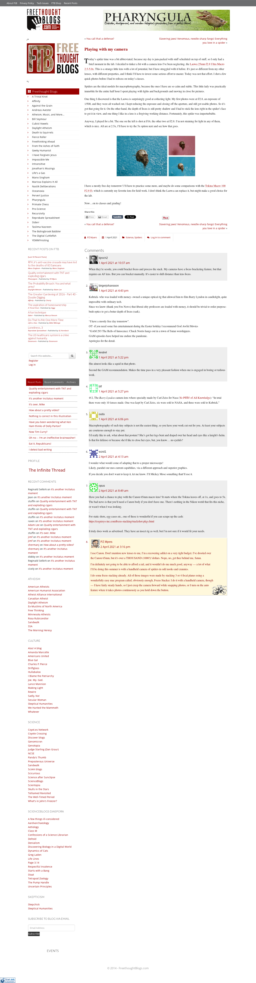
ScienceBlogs (35, 781)
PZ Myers (53, 279)
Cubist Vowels (40, 123)
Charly (48, 300)
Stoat (31, 874)
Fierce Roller (39, 137)
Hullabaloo (34, 672)
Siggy (53, 308)
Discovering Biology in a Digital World (50, 846)
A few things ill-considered (43, 819)
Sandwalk (33, 622)
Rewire (32, 691)
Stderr (35, 222)
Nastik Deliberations (44, 186)
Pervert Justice (40, 195)
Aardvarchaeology (38, 823)
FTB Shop (56, 3)
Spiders (138, 237)
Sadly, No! (34, 695)
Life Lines (33, 858)
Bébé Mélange (54, 323)
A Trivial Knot (40, 96)
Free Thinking (36, 610)
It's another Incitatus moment (46, 398)
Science (129, 237)
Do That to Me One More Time (46, 319)
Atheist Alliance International (45, 594)
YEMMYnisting (40, 240)
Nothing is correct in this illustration (50, 416)
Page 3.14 (33, 862)
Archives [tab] (71, 382)
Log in (32, 364)
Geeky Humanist (41, 150)
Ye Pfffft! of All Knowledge (195, 397)
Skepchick (34, 904)
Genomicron (35, 741)
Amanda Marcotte (38, 652)
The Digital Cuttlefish (44, 235)
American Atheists (38, 586)
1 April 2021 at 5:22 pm (114, 357)
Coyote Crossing (37, 733)
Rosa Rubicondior (38, 618)
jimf (30, 537)
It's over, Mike (37, 404)
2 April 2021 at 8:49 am (113, 491)
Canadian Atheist (38, 598)
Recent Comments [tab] (54, 382)
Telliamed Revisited (39, 793)
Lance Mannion (37, 684)
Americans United (38, 656)
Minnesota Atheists (39, 614)
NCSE (31, 753)
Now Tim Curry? (38, 431)
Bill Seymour (39, 119)
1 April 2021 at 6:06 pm (114, 419)
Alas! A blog (35, 648)
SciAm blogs (35, 769)
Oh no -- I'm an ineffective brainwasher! (52, 437)
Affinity (36, 101)
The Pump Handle (38, 882)
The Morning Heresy (40, 630)
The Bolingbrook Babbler (46, 231)
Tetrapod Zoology (38, 878)
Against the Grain (42, 105)
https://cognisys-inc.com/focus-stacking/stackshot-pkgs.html (121, 521)
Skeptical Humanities (40, 703)
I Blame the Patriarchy (41, 676)
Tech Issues (43, 3)
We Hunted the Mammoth (43, 707)
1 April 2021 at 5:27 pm (114, 391)
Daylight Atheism (42, 128)
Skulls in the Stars (38, 789)
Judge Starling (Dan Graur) (43, 749)
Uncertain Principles (40, 886)
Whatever (33, 711)
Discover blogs (36, 737)
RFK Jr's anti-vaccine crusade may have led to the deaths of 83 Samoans (52, 264)
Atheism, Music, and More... (48, 114)
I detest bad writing (40, 449)
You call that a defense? (100, 38)
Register (33, 360)
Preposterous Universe (41, 761)
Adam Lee (58, 289)
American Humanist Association (46, 590)
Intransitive (38, 164)
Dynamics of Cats (38, 850)
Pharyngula (38, 199)
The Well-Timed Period (41, 797)
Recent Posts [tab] (34, 382)
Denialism (34, 843)
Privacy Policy (27, 3)
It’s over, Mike (48, 533)
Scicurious (34, 773)
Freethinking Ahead (43, 141)
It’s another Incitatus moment (54, 497)
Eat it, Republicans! (40, 443)
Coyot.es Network (38, 729)
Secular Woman (37, 699)
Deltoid (32, 839)
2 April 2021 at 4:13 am (113, 457)
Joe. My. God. (35, 680)
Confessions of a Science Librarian (48, 834)
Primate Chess (40, 204)
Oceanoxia (38, 191)
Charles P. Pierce (37, 664)
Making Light (35, 687)
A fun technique (37, 312)
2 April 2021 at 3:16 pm (115, 547)
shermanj (33, 544)
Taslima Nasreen (41, 226)
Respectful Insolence (40, 866)
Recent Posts (70, 3)
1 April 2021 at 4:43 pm (114, 290)
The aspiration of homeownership (47, 304)
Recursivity (38, 213)
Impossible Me (40, 159)
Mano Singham (41, 177)
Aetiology (33, 827)
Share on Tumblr (117, 217)
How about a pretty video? (44, 410)
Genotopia (34, 745)
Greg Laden (34, 854)
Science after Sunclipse (41, 777)
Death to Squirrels (42, 132)
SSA (30, 626)
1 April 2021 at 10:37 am (114, 263)
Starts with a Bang (38, 870)
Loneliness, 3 (35, 327)
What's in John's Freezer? (42, 801)
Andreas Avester (41, 110)
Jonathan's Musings (43, 168)
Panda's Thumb (37, 757)
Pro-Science (39, 209)
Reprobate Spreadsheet (46, 217)
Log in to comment (160, 237)
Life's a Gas (38, 173)
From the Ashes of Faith (46, 146)
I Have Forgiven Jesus (44, 155)
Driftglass (33, 668)
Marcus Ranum (51, 315)
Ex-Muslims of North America (45, 606)
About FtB (12, 3)
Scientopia (34, 785)
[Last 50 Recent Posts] (37, 257)
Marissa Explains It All (45, 181)
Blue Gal (33, 660)
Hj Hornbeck (64, 330)
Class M (32, 830)
